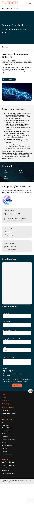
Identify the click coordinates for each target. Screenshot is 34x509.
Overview (5, 47)
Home (3, 8)
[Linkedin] (3, 462)
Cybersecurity (5, 410)
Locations (4, 451)
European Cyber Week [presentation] (13, 8)
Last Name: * (6, 321)
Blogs (3, 433)
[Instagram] (9, 462)
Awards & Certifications (8, 439)
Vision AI (4, 416)
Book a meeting (7, 79)
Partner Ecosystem (7, 454)
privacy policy (23, 381)
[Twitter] (6, 462)
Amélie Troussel (11, 246)
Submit (15, 385)
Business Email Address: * (10, 330)
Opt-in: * (5, 368)
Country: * (6, 347)
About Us (5, 443)
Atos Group (5, 404)
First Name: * (6, 313)
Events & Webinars (7, 428)
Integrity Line (5, 470)
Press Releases (5, 425)
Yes (6, 370)
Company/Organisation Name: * (11, 339)
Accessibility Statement (8, 473)
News (3, 422)
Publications (5, 436)
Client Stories (5, 430)
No (12, 370)
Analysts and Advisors (8, 445)
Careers (4, 398)
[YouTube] (13, 462)
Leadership (5, 448)
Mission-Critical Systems (8, 413)
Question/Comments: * (9, 357)
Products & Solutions (8, 407)
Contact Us (5, 401)
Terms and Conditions (8, 465)
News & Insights (7, 419)
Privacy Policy (6, 468)
